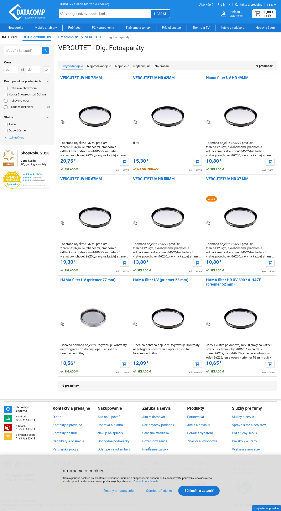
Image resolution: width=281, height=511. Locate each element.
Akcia (12, 124)
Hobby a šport (265, 28)
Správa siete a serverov (249, 425)
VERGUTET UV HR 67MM (81, 179)
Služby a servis (243, 417)
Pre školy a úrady (244, 441)
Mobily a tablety (46, 28)
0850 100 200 (85, 4)
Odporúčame (17, 130)
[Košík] (258, 13)
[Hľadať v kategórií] (45, 50)
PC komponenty (103, 28)
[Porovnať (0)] (62, 122)
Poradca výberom (200, 433)
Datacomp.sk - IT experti (27, 12)
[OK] (46, 69)
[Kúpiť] (124, 162)
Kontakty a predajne (67, 425)
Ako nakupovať (109, 417)
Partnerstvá (195, 417)
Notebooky (15, 28)
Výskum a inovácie (246, 449)
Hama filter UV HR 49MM (227, 77)
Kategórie (10, 37)
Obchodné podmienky (114, 441)
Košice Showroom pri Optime (27, 94)
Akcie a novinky (198, 425)
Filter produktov (36, 37)
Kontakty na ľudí (65, 433)
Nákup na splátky (110, 433)
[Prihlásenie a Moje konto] (224, 14)
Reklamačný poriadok (158, 425)
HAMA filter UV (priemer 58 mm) (160, 280)
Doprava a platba (110, 425)
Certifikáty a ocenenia (68, 441)
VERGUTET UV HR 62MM (154, 77)
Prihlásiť (234, 12)
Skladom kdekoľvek (21, 107)
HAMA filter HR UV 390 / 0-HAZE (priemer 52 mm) (233, 282)
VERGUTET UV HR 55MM (154, 179)
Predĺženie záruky (155, 449)
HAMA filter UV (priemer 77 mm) (87, 280)
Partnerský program (67, 449)
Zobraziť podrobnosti (145, 481)
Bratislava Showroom (23, 88)
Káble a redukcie (232, 28)
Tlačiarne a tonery (138, 28)
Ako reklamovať (153, 417)
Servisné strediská (155, 433)
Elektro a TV (201, 28)
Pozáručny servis (244, 433)
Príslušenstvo (171, 28)
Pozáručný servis (154, 441)
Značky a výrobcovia (202, 441)
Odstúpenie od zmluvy (114, 449)
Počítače (74, 28)
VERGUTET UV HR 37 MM (227, 179)
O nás (57, 417)
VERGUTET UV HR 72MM (81, 77)
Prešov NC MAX (19, 100)
